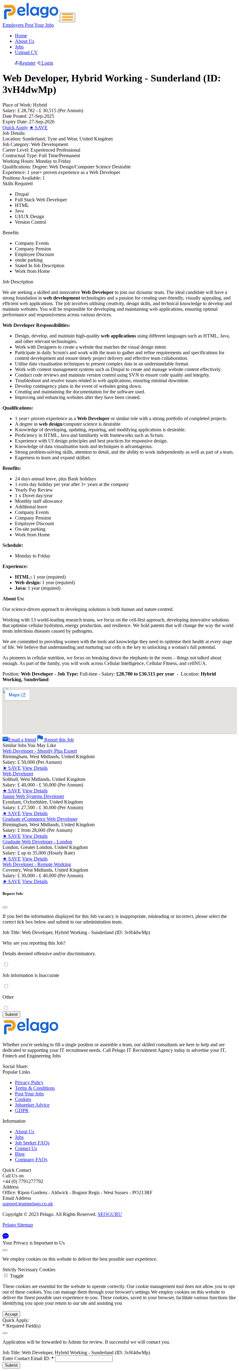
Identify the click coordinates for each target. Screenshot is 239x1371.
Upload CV (26, 52)
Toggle (17, 1275)
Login (46, 63)
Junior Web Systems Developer (33, 796)
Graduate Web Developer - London (37, 841)
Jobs (19, 46)
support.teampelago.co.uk (27, 1203)
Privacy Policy (29, 1082)
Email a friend (22, 739)
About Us (24, 41)
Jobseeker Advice (32, 1104)
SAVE (38, 127)
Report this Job (58, 739)
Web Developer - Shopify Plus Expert (39, 751)
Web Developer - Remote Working (36, 864)
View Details (35, 768)
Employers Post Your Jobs (28, 25)
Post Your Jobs (29, 1093)
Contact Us (26, 1148)
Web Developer (17, 773)
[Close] (4, 907)
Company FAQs (31, 1159)
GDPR (22, 1110)
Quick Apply (15, 127)
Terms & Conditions (35, 1088)
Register (27, 63)
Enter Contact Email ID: (28, 1358)
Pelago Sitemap (17, 1224)
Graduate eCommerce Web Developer (39, 819)
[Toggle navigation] (67, 17)
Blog (20, 1154)
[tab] (119, 1273)
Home (21, 35)
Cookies (23, 1099)
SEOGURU (110, 1214)
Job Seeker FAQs (32, 1142)
